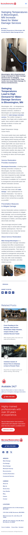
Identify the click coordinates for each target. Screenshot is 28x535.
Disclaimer (21, 527)
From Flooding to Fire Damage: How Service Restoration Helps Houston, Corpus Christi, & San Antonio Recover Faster (13, 330)
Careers (5, 496)
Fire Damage (6, 463)
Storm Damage (7, 466)
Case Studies (6, 491)
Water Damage (6, 461)
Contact (5, 499)
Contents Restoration (8, 473)
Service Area (8, 429)
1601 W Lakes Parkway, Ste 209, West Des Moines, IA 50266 (13, 521)
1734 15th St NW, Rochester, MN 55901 (13, 512)
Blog (4, 493)
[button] (26, 3)
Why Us (5, 486)
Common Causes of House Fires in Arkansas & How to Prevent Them (12, 364)
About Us (5, 483)
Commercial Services (8, 476)
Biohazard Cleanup (8, 468)
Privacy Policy (14, 527)
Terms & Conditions (5, 527)
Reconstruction (7, 471)
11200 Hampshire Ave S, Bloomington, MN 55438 (13, 508)
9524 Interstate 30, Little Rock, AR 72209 (12, 516)
